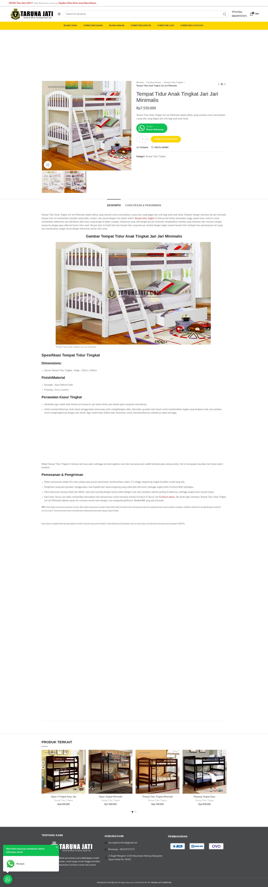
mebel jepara (86, 858)
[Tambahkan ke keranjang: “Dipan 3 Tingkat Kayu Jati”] (83, 761)
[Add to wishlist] (83, 754)
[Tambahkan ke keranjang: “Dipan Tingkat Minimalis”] (130, 761)
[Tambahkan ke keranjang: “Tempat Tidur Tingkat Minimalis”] (177, 761)
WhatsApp (237, 12)
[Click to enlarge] (48, 165)
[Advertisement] (134, 53)
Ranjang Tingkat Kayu (204, 796)
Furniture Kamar (154, 82)
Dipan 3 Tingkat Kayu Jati (63, 796)
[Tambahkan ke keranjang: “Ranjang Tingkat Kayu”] (224, 761)
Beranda (140, 82)
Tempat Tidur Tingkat (173, 82)
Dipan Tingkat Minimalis (110, 796)
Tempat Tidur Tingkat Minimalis (157, 796)
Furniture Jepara (167, 497)
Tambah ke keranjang (166, 139)
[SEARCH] (224, 14)
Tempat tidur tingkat (144, 218)
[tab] (114, 204)
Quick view (83, 768)
